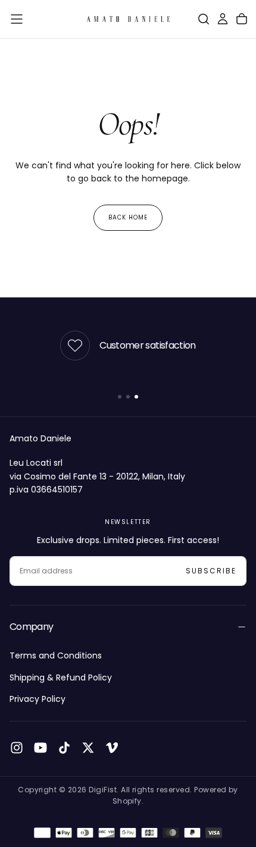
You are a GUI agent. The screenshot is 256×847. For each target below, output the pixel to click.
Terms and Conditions (56, 655)
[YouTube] (40, 748)
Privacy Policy (37, 699)
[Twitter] (88, 748)
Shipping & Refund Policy (61, 677)
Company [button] (32, 626)
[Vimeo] (112, 748)
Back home (128, 217)
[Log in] (223, 19)
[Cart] (242, 19)
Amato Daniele (40, 438)
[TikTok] (64, 748)
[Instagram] (17, 748)
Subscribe (211, 571)
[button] (17, 19)
